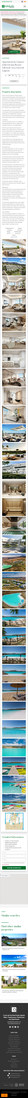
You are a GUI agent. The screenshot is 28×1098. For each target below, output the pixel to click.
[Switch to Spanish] (25, 2)
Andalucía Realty (4, 11)
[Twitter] (10, 1027)
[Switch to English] (22, 2)
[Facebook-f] (13, 1027)
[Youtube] (15, 1027)
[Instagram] (18, 1027)
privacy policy (5, 864)
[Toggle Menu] (25, 6)
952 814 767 (7, 1)
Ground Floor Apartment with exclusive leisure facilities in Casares (12, 991)
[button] (4, 1095)
